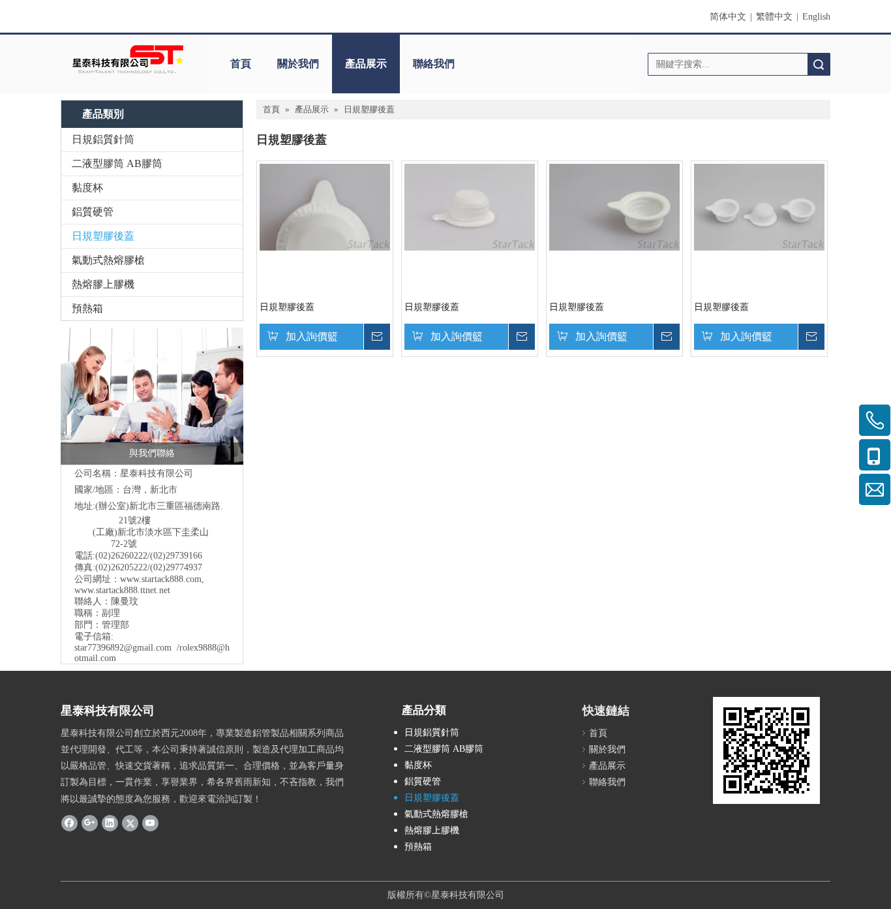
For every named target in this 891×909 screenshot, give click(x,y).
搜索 (819, 64)
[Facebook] (69, 822)
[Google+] (90, 822)
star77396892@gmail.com (123, 648)
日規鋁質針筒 (103, 139)
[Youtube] (150, 822)
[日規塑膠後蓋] (325, 206)
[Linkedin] (110, 822)
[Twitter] (130, 822)
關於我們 (298, 63)
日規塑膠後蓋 (103, 235)
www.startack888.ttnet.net (122, 590)
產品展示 (366, 63)
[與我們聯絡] (152, 396)
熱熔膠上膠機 (103, 284)
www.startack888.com (161, 579)
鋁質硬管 (92, 211)
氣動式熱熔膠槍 (108, 260)
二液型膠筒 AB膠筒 (117, 163)
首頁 (240, 63)
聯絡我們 (434, 63)
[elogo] (128, 59)
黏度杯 (87, 187)
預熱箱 (87, 308)
